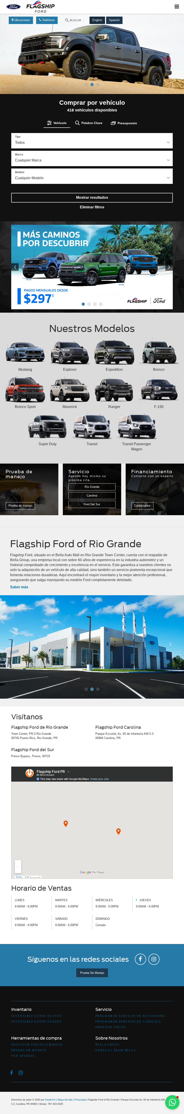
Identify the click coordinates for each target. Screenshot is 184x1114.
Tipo (17, 136)
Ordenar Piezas (110, 1027)
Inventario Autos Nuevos (36, 1016)
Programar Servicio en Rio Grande (130, 1016)
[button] (14, 72)
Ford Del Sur (92, 504)
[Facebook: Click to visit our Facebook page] (140, 959)
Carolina (92, 495)
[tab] (57, 123)
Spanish (114, 20)
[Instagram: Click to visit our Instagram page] (154, 959)
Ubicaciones (21, 20)
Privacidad (80, 1099)
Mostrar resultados (92, 197)
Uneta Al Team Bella (115, 1050)
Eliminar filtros (92, 207)
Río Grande (92, 486)
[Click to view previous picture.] (23, 267)
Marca (19, 154)
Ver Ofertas (23, 1055)
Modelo (19, 172)
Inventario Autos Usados (36, 1021)
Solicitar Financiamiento (37, 1044)
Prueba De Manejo (92, 972)
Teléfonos (48, 20)
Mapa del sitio (65, 1099)
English (97, 20)
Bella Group (107, 1044)
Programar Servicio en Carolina (128, 1021)
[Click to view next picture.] (161, 267)
